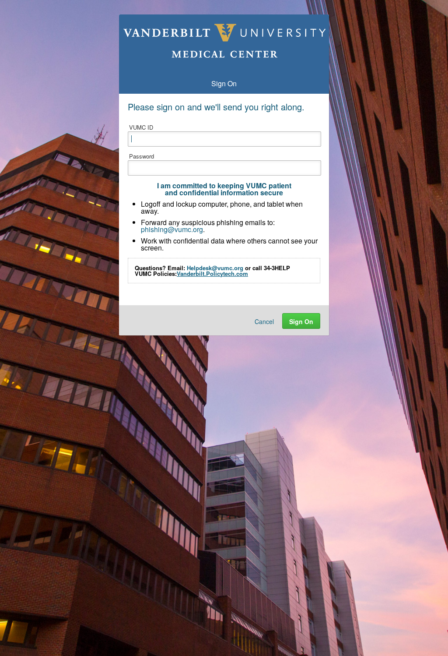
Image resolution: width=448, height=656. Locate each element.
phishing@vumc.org (172, 229)
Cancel (264, 321)
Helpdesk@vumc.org (215, 268)
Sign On (301, 321)
